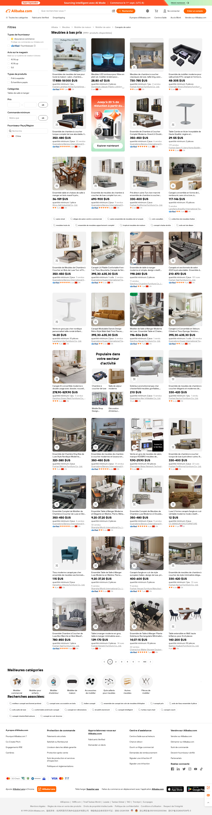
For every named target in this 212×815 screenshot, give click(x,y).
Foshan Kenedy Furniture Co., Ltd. (106, 646)
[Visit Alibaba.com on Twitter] (184, 769)
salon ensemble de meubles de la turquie (126, 219)
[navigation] (27, 344)
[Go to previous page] (104, 661)
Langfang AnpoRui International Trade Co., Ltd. (185, 209)
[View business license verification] (132, 810)
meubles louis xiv (63, 225)
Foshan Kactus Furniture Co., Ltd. (145, 86)
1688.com (76, 802)
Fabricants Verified (96, 739)
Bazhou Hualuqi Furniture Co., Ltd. (184, 646)
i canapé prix (158, 703)
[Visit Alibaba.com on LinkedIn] (178, 769)
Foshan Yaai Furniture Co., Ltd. (182, 280)
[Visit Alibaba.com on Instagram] (190, 769)
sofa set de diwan (186, 225)
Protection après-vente (57, 753)
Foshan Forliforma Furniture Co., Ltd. (146, 205)
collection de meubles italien (183, 219)
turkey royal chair (148, 710)
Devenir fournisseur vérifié (183, 753)
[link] (208, 787)
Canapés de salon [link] (123, 27)
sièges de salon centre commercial (87, 219)
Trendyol (137, 802)
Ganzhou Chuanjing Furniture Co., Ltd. (147, 283)
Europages (148, 802)
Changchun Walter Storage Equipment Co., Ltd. (147, 649)
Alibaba (54, 27)
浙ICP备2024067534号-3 (179, 811)
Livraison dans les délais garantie (61, 747)
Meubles (66, 27)
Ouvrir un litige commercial (142, 747)
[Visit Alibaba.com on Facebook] (172, 769)
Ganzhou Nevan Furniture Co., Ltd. (145, 341)
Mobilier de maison (82, 27)
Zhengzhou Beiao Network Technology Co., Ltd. (147, 466)
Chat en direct (136, 742)
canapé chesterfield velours (23, 716)
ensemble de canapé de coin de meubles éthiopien (124, 703)
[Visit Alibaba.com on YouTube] (195, 769)
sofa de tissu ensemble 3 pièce (184, 703)
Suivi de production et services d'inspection (61, 759)
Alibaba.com (158, 789)
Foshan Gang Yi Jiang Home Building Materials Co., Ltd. (185, 147)
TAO (128, 802)
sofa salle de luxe (19, 710)
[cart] (157, 11)
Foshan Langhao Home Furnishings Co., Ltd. (69, 86)
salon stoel (60, 219)
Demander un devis (97, 745)
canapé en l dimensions (77, 710)
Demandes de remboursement (143, 753)
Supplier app (93, 789)
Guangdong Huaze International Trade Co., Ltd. (108, 280)
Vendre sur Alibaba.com (181, 736)
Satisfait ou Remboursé (57, 742)
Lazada (106, 802)
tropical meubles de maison (134, 225)
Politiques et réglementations (60, 766)
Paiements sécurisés (56, 736)
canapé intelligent (125, 710)
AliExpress (65, 802)
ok (43, 105)
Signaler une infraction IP (141, 758)
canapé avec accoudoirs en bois (62, 703)
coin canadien (157, 219)
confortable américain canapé (46, 710)
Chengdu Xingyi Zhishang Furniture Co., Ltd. (185, 86)
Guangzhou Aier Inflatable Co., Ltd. (145, 398)
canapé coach (169, 710)
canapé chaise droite (162, 225)
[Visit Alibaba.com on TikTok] (201, 769)
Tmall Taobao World (92, 802)
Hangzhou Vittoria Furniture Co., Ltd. (68, 585)
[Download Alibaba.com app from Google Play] (196, 789)
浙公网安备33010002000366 (153, 811)
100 (144, 662)
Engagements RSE (14, 747)
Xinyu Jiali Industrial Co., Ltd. (65, 205)
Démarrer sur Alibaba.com (182, 742)
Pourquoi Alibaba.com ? (16, 736)
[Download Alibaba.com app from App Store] (175, 789)
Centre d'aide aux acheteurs (142, 736)
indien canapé (89, 703)
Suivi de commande (179, 747)
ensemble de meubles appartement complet (96, 225)
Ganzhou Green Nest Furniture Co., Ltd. (69, 398)
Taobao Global (118, 802)
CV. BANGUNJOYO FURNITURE (183, 523)
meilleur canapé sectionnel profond (26, 703)
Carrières (10, 753)
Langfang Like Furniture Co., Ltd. (66, 341)
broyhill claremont (102, 710)
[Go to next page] (150, 661)
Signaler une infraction (140, 763)
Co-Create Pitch (13, 742)
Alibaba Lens (19, 789)
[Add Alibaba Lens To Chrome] (46, 789)
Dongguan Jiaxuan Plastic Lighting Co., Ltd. (108, 86)
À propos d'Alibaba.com (17, 730)
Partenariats (176, 758)
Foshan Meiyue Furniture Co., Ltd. (67, 466)
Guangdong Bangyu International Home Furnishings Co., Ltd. (69, 144)
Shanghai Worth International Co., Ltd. (108, 527)
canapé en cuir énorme (52, 716)
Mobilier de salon (103, 27)
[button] (113, 11)
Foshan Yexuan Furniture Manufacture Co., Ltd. (147, 588)
